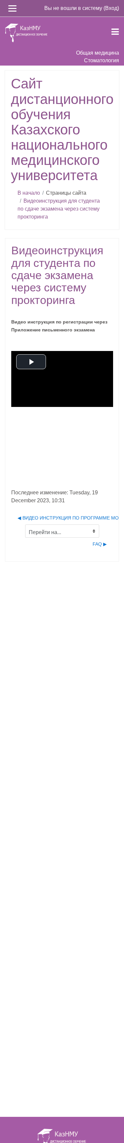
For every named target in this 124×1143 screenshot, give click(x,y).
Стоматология (101, 60)
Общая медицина (97, 53)
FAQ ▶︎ (100, 544)
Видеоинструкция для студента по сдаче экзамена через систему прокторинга (59, 209)
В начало (29, 193)
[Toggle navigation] (115, 30)
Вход (111, 8)
